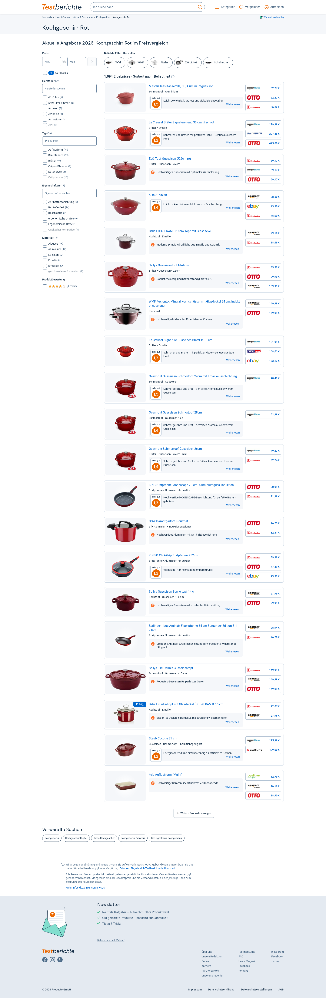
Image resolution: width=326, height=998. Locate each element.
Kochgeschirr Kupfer (76, 838)
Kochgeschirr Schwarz (133, 838)
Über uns (206, 951)
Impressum (195, 989)
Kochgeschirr (103, 17)
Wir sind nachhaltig (274, 17)
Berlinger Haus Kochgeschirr (166, 838)
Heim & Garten (62, 17)
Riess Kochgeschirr (104, 838)
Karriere (206, 965)
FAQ (240, 956)
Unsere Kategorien (212, 975)
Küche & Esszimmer (83, 17)
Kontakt (243, 970)
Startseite (47, 17)
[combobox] (142, 7)
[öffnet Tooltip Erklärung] (172, 76)
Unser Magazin (247, 961)
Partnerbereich (210, 970)
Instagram (277, 951)
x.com (274, 961)
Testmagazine (246, 951)
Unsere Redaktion (211, 956)
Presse (205, 961)
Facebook (277, 956)
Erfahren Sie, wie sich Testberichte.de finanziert (147, 868)
